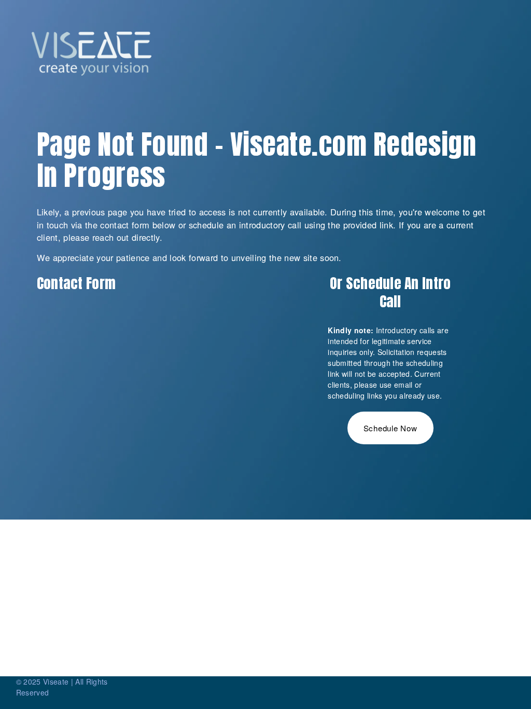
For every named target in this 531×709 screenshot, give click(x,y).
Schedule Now (390, 427)
